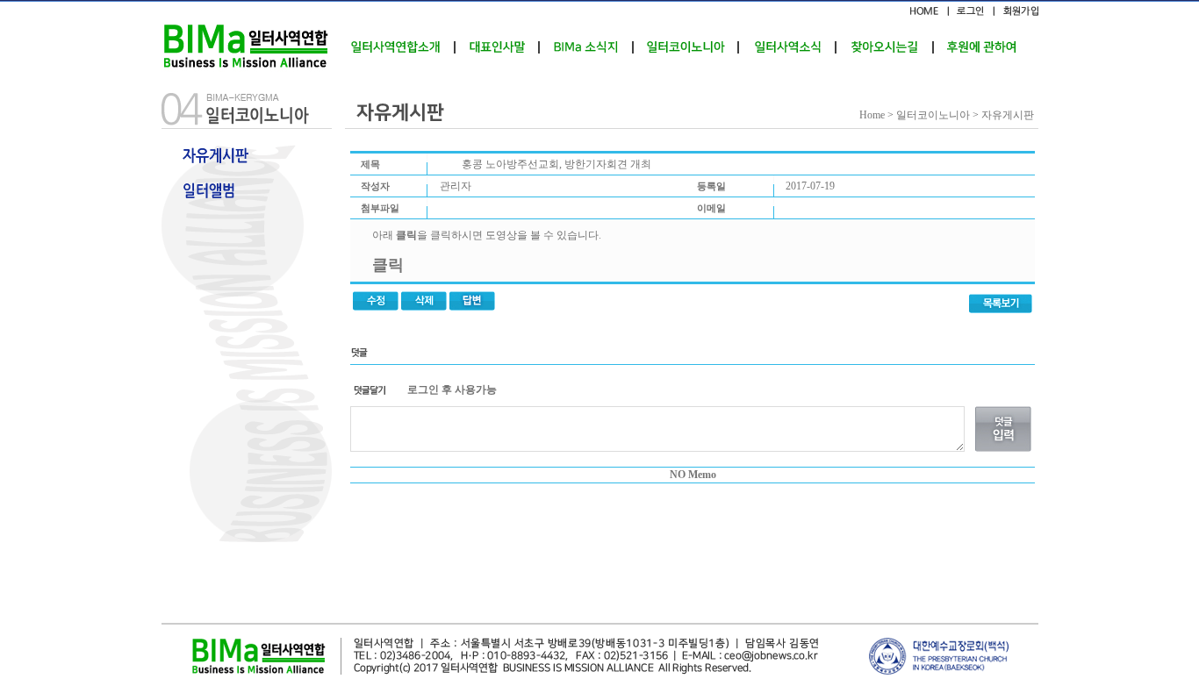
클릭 (388, 265)
